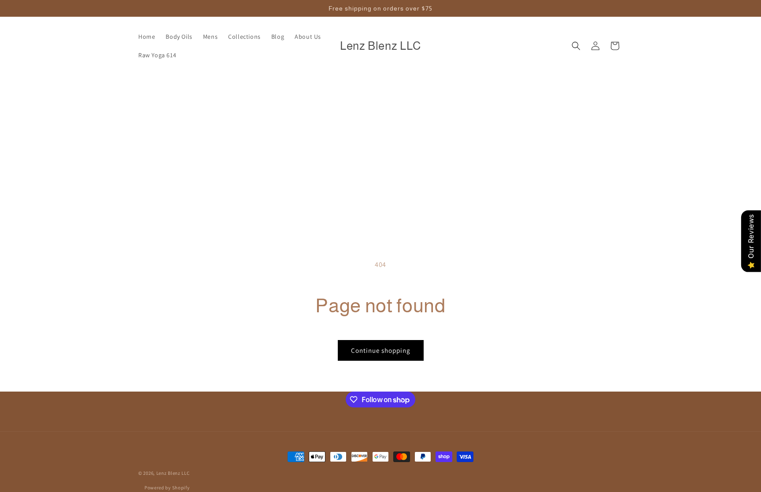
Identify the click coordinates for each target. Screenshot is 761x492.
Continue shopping (380, 350)
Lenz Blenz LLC (173, 473)
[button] (576, 45)
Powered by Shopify (167, 488)
